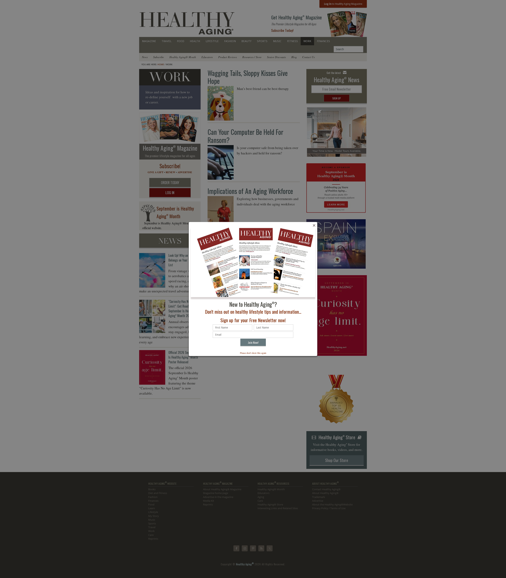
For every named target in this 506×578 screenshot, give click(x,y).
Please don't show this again (253, 352)
